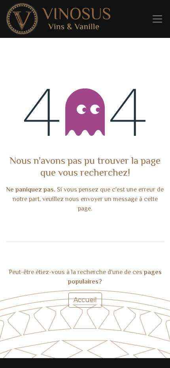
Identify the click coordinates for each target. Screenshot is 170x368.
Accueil (85, 300)
